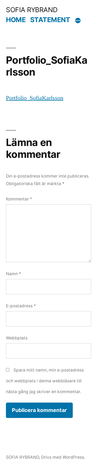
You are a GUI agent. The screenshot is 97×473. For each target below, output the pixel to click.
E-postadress (21, 305)
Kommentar (19, 199)
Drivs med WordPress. (63, 457)
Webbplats (16, 338)
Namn (13, 273)
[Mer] (78, 21)
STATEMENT (50, 20)
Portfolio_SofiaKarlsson (34, 98)
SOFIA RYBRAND (32, 10)
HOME (16, 20)
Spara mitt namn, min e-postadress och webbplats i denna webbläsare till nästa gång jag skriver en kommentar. (45, 380)
